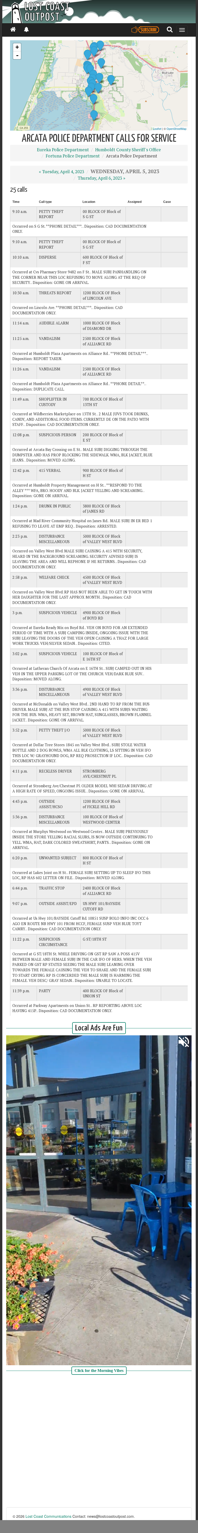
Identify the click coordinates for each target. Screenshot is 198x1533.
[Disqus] (99, 1441)
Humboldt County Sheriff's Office (128, 150)
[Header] (99, 11)
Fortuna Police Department (73, 156)
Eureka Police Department (63, 150)
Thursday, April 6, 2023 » (101, 178)
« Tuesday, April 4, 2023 (61, 171)
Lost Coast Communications (48, 1516)
